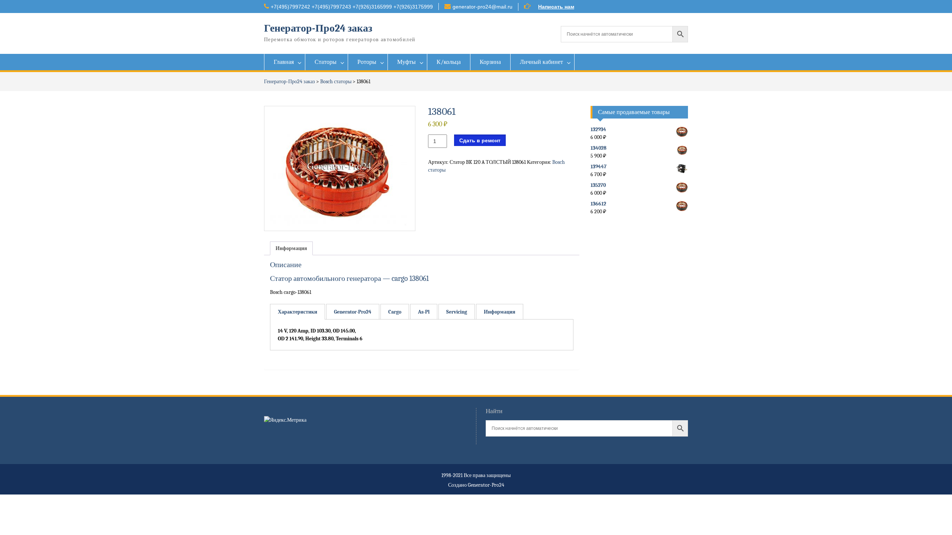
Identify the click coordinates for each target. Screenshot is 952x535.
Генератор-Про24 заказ (318, 28)
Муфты (406, 62)
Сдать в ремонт (480, 140)
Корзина (490, 62)
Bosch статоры (335, 81)
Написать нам (556, 7)
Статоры (326, 62)
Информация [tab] (291, 248)
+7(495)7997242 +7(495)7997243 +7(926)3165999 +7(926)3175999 (352, 7)
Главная (284, 62)
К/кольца (449, 62)
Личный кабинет (541, 62)
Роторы (366, 62)
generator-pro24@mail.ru (482, 7)
